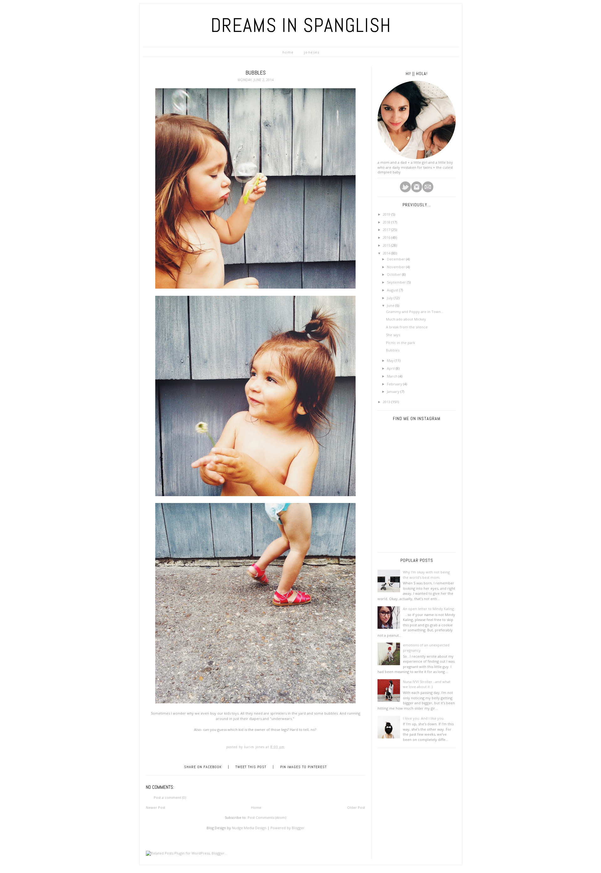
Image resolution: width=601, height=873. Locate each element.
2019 (387, 214)
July (390, 297)
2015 (387, 245)
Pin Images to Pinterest (303, 766)
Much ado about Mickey (406, 319)
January (393, 391)
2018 (387, 222)
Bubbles (392, 350)
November (396, 266)
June (391, 305)
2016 (387, 237)
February (395, 384)
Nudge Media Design (249, 827)
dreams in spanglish (301, 25)
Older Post (356, 807)
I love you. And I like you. (423, 718)
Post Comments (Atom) (267, 817)
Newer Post (155, 807)
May (391, 360)
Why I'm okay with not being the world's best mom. (426, 575)
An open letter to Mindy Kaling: (429, 608)
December (396, 259)
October (394, 274)
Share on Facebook (203, 766)
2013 (387, 401)
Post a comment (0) (170, 797)
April (391, 368)
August (393, 290)
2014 (387, 253)
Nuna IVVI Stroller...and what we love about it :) (426, 684)
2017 (387, 229)
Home (288, 52)
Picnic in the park (400, 342)
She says (393, 334)
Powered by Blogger (287, 827)
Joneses (311, 52)
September (397, 282)
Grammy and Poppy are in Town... (415, 311)
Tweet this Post (250, 766)
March (392, 376)
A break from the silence (407, 327)
